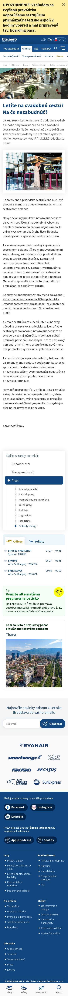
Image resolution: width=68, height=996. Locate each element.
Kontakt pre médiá (28, 489)
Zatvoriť (63, 4)
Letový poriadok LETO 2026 (19, 867)
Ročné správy (25, 504)
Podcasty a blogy (27, 525)
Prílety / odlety (15, 860)
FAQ (43, 884)
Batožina (45, 866)
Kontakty (46, 48)
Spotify (49, 840)
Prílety (24, 992)
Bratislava (12, 927)
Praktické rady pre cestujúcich (34, 499)
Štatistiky (23, 510)
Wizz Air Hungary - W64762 (22, 562)
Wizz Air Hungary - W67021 (22, 572)
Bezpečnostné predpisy (48, 877)
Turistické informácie (18, 922)
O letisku (26, 48)
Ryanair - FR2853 (19, 552)
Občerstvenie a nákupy (49, 907)
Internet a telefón (50, 914)
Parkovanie (41, 992)
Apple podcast (21, 840)
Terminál (11, 954)
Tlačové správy (26, 494)
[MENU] (62, 48)
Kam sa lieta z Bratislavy (14, 883)
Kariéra (49, 56)
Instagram (45, 807)
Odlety (9, 992)
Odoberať (55, 724)
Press (60, 56)
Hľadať (59, 992)
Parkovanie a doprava (52, 860)
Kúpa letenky (48, 871)
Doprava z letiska (16, 911)
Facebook (18, 807)
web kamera (50, 39)
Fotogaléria (25, 520)
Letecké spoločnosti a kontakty (19, 875)
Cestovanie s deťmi (51, 928)
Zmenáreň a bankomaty (47, 921)
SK (60, 39)
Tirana (11, 634)
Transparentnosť (31, 56)
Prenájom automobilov (19, 916)
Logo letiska (25, 515)
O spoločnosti (11, 56)
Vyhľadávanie (55, 48)
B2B (36, 48)
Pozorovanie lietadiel (18, 890)
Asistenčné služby (50, 933)
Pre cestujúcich (11, 48)
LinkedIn (17, 816)
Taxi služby (13, 906)
